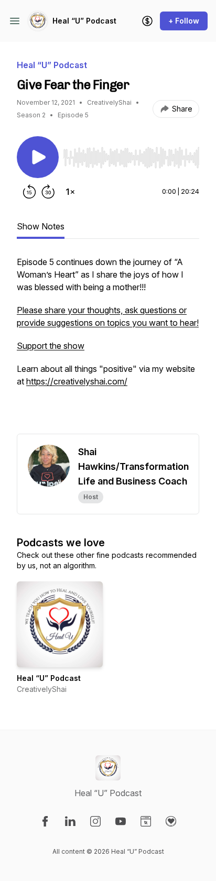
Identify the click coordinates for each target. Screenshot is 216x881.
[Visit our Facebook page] (45, 821)
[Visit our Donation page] (171, 821)
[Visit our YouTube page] (120, 821)
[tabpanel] (108, 345)
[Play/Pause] (38, 157)
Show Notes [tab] (40, 226)
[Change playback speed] (70, 191)
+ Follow (183, 20)
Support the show (50, 345)
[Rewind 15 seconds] (29, 191)
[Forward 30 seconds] (48, 191)
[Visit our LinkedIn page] (70, 821)
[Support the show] (147, 21)
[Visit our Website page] (146, 821)
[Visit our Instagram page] (95, 821)
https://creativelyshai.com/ (76, 381)
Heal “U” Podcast (84, 20)
